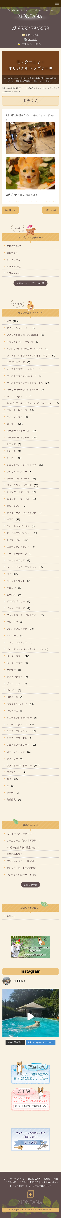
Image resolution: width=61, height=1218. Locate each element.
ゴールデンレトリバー (18, 437)
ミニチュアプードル (17, 738)
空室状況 (33, 1182)
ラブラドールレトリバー (19, 765)
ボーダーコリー (15, 656)
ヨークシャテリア (16, 751)
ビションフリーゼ (16, 608)
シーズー (11, 458)
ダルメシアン (13, 506)
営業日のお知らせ (16, 854)
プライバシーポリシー (32, 44)
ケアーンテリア (15, 417)
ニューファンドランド (18, 546)
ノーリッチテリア (16, 560)
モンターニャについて (13, 1178)
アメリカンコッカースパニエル (23, 335)
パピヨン (11, 587)
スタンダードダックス (18, 492)
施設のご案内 (34, 1178)
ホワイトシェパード (17, 704)
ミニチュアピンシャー (18, 731)
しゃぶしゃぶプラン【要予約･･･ (23, 840)
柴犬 (9, 779)
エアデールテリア (16, 362)
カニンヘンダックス (17, 396)
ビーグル (11, 594)
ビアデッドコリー (16, 601)
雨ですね (24, 194)
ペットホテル (18, 1186)
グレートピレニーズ (17, 410)
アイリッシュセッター (18, 328)
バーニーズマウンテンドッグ (21, 567)
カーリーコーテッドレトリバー (23, 389)
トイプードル (13, 540)
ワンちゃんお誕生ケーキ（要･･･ (23, 874)
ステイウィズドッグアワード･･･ (23, 833)
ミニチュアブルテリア (18, 745)
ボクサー (11, 669)
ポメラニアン (13, 683)
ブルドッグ (12, 622)
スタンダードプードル (18, 499)
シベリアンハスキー (17, 471)
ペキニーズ (12, 635)
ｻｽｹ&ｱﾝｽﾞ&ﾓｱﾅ (14, 246)
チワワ (10, 519)
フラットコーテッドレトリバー (23, 615)
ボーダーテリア (15, 663)
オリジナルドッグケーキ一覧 (30, 283)
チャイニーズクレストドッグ (21, 512)
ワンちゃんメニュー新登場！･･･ (23, 861)
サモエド (11, 444)
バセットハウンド (16, 581)
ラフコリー (12, 758)
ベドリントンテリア (17, 642)
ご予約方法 (11, 1182)
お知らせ (11, 916)
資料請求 (32, 39)
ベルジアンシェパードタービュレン (25, 649)
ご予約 (23, 1182)
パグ (9, 574)
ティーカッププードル (18, 526)
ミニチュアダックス (17, 724)
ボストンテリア (15, 676)
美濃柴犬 (11, 799)
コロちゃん (12, 253)
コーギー (11, 424)
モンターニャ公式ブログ (40, 1186)
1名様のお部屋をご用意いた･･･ (23, 847)
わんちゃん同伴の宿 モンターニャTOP (17, 88)
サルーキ (11, 451)
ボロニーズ (12, 697)
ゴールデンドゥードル (18, 430)
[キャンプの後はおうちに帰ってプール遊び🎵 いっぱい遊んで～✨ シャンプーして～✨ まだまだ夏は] (30, 1016)
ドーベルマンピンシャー (19, 533)
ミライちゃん (13, 273)
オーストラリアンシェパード (21, 376)
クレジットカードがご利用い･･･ (23, 868)
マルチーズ (12, 710)
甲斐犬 (10, 792)
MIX (9, 321)
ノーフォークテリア (17, 553)
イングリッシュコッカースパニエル (25, 348)
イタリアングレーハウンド (20, 341)
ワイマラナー (13, 772)
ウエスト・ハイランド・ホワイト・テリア (28, 355)
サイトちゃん (13, 259)
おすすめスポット (49, 1182)
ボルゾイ (11, 690)
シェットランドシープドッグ (21, 465)
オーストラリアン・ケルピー (21, 369)
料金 (56, 1178)
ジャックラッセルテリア (19, 485)
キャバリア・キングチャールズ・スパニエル (29, 403)
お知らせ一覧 (30, 884)
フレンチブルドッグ (17, 628)
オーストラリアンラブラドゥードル (25, 382)
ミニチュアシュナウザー (19, 717)
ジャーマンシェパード (18, 478)
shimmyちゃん (14, 266)
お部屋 (47, 1178)
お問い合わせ (32, 35)
